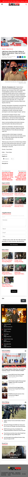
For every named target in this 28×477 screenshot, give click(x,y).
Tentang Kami (3, 473)
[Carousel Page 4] (15, 457)
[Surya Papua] (14, 4)
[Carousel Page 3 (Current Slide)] (14, 457)
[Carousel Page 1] (11, 457)
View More (14, 291)
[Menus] (2, 4)
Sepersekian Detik (7, 343)
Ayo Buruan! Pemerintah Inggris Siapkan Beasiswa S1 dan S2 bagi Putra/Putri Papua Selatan (16, 388)
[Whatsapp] (25, 57)
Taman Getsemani (7, 324)
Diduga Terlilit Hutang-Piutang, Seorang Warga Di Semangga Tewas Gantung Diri (20, 194)
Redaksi (9, 473)
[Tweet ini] (20, 57)
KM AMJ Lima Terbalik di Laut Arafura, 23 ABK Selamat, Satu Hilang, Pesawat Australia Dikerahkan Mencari (20, 175)
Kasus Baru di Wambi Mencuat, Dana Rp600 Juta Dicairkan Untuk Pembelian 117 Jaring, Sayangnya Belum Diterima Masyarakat (7, 175)
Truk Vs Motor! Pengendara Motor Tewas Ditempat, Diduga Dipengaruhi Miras (7, 206)
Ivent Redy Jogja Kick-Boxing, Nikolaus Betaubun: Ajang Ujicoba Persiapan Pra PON (14, 438)
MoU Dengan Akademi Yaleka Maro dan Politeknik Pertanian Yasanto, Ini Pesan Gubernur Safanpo (13, 369)
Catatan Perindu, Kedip (8, 339)
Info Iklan (24, 473)
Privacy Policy (3, 475)
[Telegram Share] (22, 57)
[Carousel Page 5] (17, 457)
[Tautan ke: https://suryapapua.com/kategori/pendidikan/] (25, 351)
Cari (3, 298)
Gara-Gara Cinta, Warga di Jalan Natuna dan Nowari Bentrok (7, 285)
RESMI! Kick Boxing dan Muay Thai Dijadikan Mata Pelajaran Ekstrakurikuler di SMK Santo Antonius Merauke (14, 429)
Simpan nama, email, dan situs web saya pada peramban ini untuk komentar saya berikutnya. (14, 240)
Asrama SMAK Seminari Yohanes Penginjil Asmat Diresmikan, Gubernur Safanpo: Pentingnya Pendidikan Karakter (16, 375)
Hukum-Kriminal (4, 57)
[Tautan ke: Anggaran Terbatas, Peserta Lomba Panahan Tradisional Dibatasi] (14, 412)
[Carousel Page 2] (12, 457)
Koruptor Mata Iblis (7, 329)
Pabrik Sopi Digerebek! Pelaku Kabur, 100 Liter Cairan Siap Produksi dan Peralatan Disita (19, 206)
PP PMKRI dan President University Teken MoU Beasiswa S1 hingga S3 (16, 394)
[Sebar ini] (18, 57)
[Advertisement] (14, 21)
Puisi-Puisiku (6, 334)
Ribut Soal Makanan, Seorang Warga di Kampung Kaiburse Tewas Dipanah (7, 194)
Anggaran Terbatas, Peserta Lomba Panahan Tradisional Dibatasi (14, 421)
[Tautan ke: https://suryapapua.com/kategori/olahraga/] (25, 402)
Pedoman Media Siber (16, 473)
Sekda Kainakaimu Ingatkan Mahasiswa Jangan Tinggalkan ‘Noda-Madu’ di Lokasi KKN (17, 381)
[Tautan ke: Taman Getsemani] (14, 315)
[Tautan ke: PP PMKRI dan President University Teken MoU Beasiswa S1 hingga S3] (4, 396)
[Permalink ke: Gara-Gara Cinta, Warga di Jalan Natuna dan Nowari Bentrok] (8, 280)
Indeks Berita (17, 472)
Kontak (9, 475)
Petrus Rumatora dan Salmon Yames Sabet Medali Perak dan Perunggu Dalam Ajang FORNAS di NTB (14, 434)
